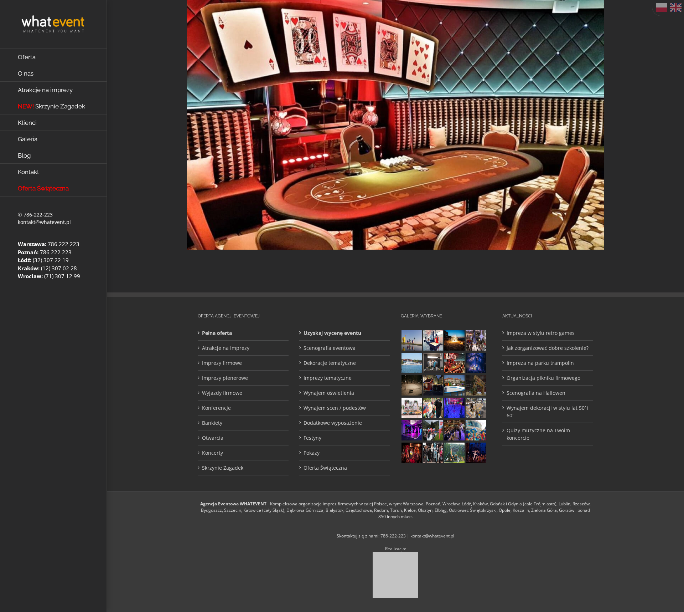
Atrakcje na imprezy (225, 348)
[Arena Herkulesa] (454, 453)
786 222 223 (63, 244)
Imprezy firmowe (222, 362)
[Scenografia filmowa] (475, 453)
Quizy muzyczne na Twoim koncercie (538, 434)
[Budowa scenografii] (475, 408)
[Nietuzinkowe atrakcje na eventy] (433, 408)
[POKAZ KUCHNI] (433, 363)
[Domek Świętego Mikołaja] (433, 385)
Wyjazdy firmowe (222, 392)
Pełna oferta (217, 333)
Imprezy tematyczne (328, 377)
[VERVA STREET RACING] (475, 385)
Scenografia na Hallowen (536, 392)
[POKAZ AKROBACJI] (411, 430)
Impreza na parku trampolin (540, 362)
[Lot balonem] (411, 340)
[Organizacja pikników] (454, 385)
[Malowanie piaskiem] (433, 340)
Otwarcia (212, 437)
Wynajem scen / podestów (335, 407)
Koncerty (212, 452)
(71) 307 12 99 (62, 276)
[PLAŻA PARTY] (411, 408)
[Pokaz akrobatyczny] (475, 363)
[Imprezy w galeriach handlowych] (475, 340)
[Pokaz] (411, 453)
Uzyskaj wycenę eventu (332, 333)
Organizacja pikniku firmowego (543, 377)
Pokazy (312, 452)
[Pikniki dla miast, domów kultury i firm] (433, 430)
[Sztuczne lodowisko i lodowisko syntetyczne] (411, 385)
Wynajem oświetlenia (329, 392)
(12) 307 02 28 (59, 268)
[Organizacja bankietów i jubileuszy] (454, 408)
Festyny (312, 437)
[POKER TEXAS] (454, 363)
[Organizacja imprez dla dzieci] (475, 430)
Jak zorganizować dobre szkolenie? (548, 348)
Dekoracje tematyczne (330, 362)
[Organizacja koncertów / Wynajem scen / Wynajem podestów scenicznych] (454, 430)
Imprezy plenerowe (225, 377)
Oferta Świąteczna (325, 467)
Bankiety (212, 422)
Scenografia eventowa (330, 348)
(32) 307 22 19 (51, 260)
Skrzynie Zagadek (222, 467)
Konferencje (216, 407)
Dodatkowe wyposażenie (333, 422)
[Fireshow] (454, 340)
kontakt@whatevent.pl (44, 222)
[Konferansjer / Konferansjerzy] (433, 453)
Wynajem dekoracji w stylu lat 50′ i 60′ (548, 411)
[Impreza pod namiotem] (411, 363)
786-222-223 (38, 214)
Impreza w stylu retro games (541, 333)
